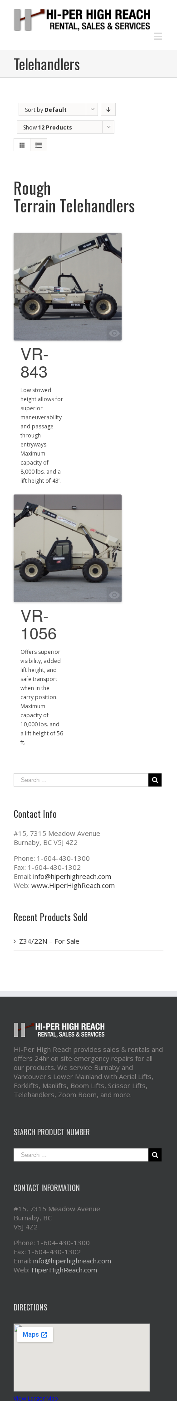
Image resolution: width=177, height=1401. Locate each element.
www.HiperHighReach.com (73, 885)
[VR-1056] (68, 548)
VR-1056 (38, 623)
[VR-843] (68, 287)
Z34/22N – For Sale (49, 940)
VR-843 (34, 361)
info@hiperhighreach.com (72, 876)
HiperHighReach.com (64, 1269)
